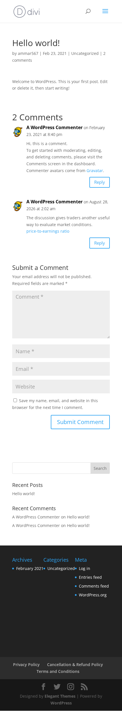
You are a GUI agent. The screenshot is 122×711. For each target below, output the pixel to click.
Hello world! (23, 493)
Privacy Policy (26, 664)
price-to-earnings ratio (47, 231)
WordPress (61, 703)
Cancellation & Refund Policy (75, 664)
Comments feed (94, 586)
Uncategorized (85, 53)
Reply (99, 182)
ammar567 (28, 53)
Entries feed (90, 577)
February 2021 (29, 568)
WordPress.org (93, 595)
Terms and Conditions (58, 671)
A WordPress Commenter (54, 127)
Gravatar (95, 170)
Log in (84, 568)
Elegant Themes (60, 696)
